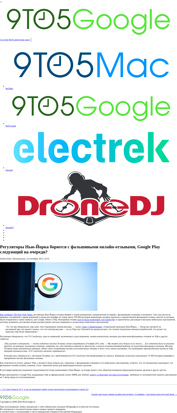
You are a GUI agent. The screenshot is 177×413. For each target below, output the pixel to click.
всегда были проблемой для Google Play (96, 319)
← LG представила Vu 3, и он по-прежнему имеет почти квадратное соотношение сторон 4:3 (44, 389)
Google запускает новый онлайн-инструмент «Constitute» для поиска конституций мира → (134, 394)
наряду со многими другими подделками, (109, 375)
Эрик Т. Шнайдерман (92, 327)
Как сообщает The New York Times (16, 314)
